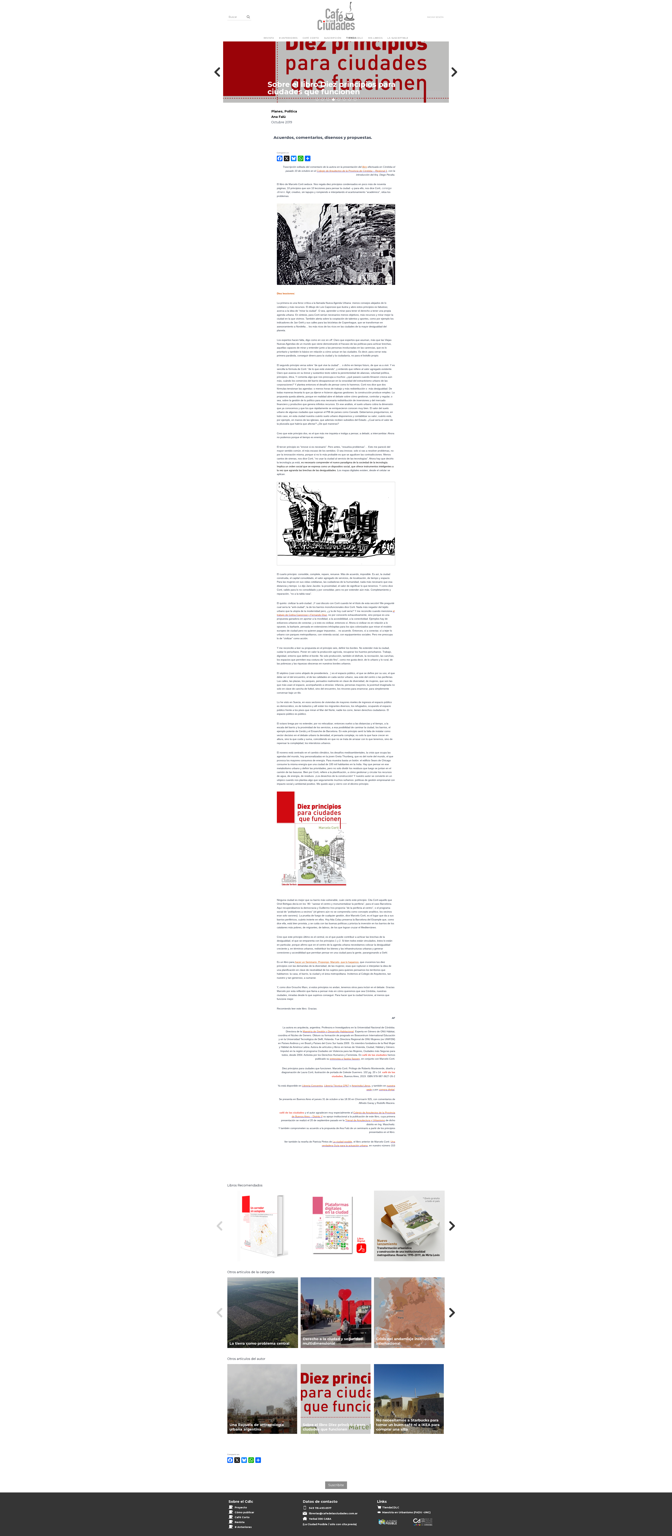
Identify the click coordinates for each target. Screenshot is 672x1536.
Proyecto (241, 1507)
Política (290, 111)
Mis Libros (375, 38)
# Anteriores (288, 38)
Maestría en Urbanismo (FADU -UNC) (406, 1512)
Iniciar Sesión (435, 17)
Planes (276, 111)
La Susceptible (397, 38)
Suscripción (332, 38)
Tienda (390, 1507)
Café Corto (311, 38)
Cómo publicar (244, 1512)
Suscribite (336, 1485)
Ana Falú (278, 117)
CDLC (354, 38)
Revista (269, 38)
